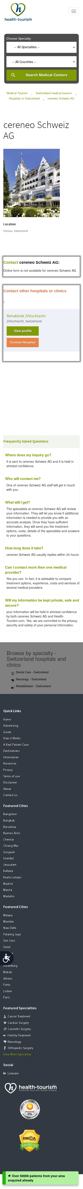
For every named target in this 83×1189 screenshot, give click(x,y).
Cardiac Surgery (18, 1023)
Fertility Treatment (19, 1035)
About (7, 789)
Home (7, 719)
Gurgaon (9, 852)
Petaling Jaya (12, 934)
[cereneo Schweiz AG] (31, 182)
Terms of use (11, 776)
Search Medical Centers (46, 75)
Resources (10, 763)
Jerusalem (10, 865)
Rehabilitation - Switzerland (33, 686)
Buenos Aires (11, 833)
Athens (7, 978)
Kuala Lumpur (12, 877)
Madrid (8, 884)
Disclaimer (10, 782)
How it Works (12, 738)
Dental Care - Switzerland (32, 672)
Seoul (7, 947)
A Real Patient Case (16, 745)
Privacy (8, 770)
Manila (7, 890)
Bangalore (10, 814)
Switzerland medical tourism (54, 93)
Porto (6, 985)
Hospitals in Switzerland (24, 98)
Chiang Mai (10, 846)
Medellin (8, 896)
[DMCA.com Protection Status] (29, 1140)
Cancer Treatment (19, 1016)
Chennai (8, 839)
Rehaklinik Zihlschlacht (26, 316)
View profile (23, 331)
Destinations (11, 751)
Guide (7, 732)
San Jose (9, 940)
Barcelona (9, 827)
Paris (6, 997)
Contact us (10, 795)
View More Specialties (17, 1054)
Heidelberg (10, 966)
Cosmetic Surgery (19, 1029)
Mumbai (8, 921)
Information (11, 757)
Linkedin (13, 1073)
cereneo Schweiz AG (61, 98)
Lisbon (7, 991)
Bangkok (9, 820)
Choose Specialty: (19, 38)
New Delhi (10, 928)
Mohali (7, 972)
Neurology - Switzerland (31, 679)
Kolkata (8, 871)
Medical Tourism (17, 93)
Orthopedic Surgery (20, 1048)
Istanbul (8, 858)
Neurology (14, 1042)
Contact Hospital (22, 342)
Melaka (8, 915)
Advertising (11, 725)
